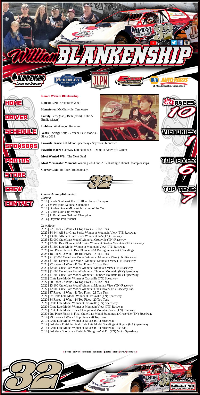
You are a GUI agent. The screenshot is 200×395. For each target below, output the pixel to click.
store (116, 351)
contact (131, 351)
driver (76, 351)
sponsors (97, 351)
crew (123, 351)
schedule (86, 351)
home (68, 351)
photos (107, 351)
